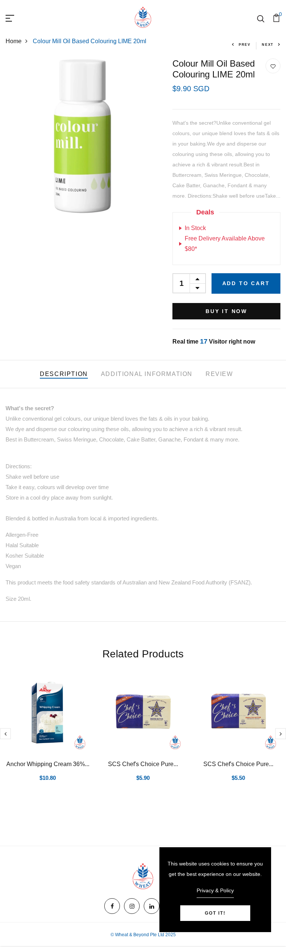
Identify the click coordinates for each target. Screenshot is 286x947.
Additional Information (147, 374)
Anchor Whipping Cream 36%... (47, 764)
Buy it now (226, 311)
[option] (47, 736)
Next (268, 45)
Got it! (215, 913)
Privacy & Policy (215, 890)
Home (14, 41)
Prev (245, 45)
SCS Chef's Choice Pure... (143, 764)
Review (219, 374)
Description (64, 374)
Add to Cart (246, 283)
